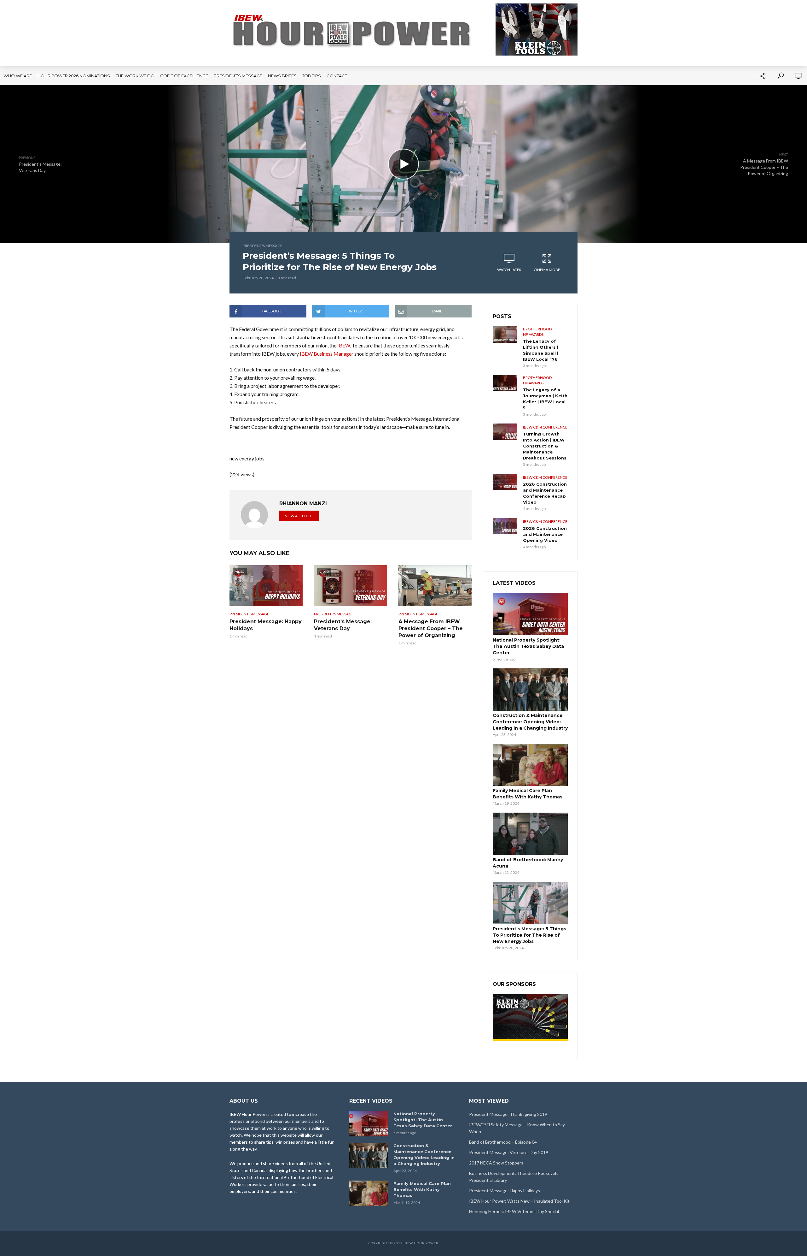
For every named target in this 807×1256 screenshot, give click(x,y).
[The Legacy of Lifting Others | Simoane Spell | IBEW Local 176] (505, 334)
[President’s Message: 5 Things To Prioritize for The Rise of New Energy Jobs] (530, 903)
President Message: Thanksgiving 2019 (508, 1114)
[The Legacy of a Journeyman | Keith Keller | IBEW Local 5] (505, 383)
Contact (337, 75)
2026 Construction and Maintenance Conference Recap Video (545, 493)
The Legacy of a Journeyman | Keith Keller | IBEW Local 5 (545, 398)
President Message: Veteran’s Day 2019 (508, 1152)
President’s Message (238, 75)
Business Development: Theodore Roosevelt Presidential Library (513, 1176)
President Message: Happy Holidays (265, 625)
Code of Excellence (184, 75)
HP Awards (533, 334)
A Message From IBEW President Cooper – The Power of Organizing (430, 628)
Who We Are (17, 75)
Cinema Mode (547, 269)
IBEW (343, 345)
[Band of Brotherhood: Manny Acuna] (530, 834)
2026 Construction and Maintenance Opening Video (545, 534)
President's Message (262, 245)
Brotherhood (537, 329)
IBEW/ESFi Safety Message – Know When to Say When (517, 1128)
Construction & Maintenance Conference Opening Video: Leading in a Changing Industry (530, 722)
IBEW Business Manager (326, 354)
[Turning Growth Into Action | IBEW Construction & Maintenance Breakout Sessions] (505, 432)
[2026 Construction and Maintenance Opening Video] (505, 526)
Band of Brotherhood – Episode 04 (503, 1142)
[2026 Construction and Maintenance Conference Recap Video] (505, 482)
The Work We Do (135, 75)
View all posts (299, 515)
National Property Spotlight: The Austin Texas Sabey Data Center (528, 646)
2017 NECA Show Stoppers (496, 1162)
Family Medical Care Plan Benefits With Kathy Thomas (527, 794)
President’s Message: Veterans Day (343, 625)
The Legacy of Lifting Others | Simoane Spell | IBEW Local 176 (540, 350)
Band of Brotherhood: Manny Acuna (528, 863)
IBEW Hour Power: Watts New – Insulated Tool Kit (519, 1201)
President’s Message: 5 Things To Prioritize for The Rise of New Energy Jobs (529, 935)
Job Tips (311, 75)
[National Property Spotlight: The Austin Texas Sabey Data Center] (530, 614)
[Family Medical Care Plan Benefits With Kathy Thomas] (530, 765)
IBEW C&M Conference (545, 427)
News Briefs (282, 75)
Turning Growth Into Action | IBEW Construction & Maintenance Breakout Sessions (544, 445)
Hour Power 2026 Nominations (74, 75)
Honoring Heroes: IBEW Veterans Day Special (514, 1211)
